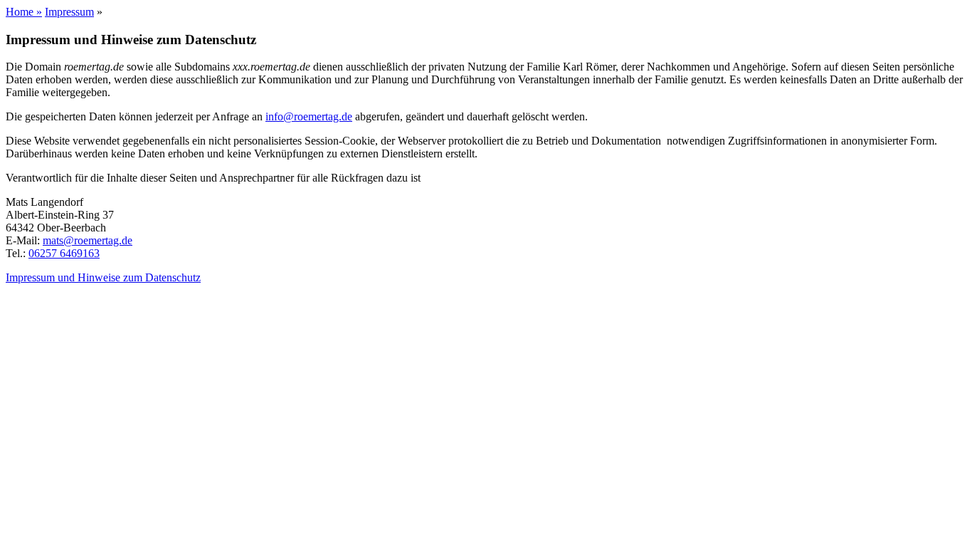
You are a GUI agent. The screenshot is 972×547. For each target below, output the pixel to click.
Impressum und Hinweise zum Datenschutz (103, 277)
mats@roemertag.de (87, 240)
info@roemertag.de (308, 116)
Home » (24, 12)
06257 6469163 (64, 253)
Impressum (69, 12)
